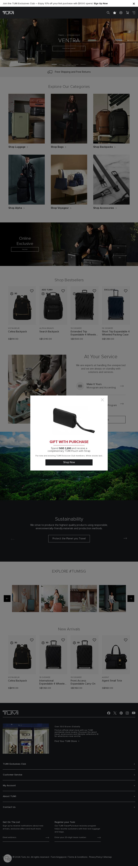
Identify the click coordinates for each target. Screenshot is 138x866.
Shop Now (69, 462)
